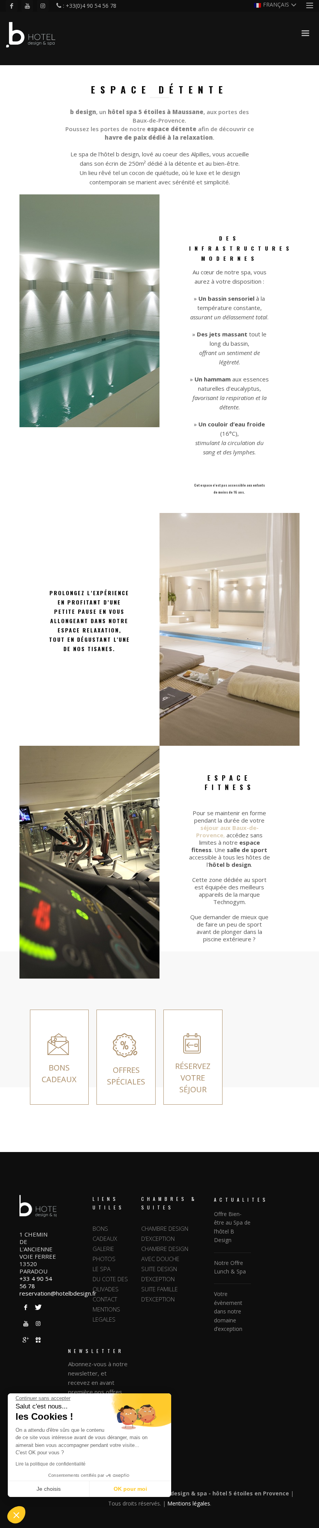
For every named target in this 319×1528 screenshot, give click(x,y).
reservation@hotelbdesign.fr (57, 1293)
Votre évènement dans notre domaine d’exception (228, 1311)
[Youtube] (27, 6)
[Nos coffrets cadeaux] (38, 1340)
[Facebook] (12, 6)
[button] (16, 1514)
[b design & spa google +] (25, 1340)
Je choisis (49, 1489)
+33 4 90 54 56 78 (35, 1282)
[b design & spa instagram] (38, 1323)
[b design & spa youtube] (25, 1323)
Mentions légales (188, 1503)
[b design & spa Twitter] (38, 1307)
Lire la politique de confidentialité (51, 1464)
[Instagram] (43, 6)
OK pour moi (130, 1489)
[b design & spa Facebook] (25, 1307)
